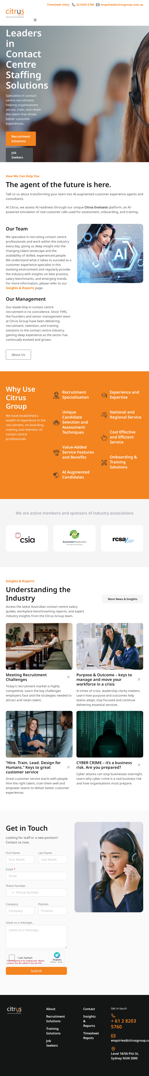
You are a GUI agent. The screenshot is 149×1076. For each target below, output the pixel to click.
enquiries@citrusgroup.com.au (122, 4)
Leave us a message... (20, 922)
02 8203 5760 (85, 4)
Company (12, 904)
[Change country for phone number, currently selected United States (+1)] (10, 892)
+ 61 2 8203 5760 (123, 1024)
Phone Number (16, 885)
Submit (36, 971)
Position (43, 904)
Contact (89, 1009)
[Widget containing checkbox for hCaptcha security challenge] (35, 957)
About (50, 1009)
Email (10, 869)
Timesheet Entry (58, 4)
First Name (13, 852)
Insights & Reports (20, 288)
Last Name (45, 852)
